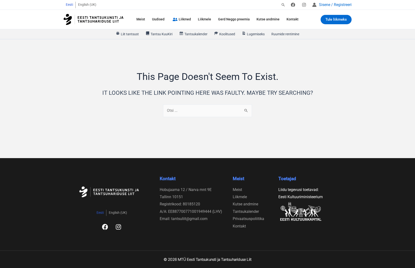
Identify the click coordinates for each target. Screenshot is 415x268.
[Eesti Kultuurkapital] (310, 211)
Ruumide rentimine (285, 34)
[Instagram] (304, 4)
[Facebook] (293, 4)
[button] (283, 5)
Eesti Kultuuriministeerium (300, 197)
